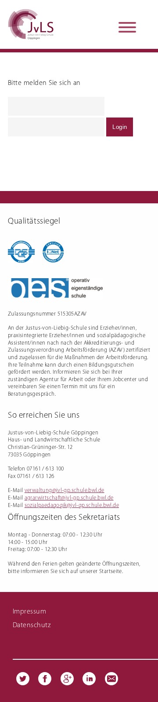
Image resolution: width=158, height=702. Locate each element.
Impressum (29, 611)
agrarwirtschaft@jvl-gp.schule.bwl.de (69, 498)
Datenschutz (31, 625)
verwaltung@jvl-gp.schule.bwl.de (64, 490)
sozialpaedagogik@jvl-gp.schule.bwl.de (72, 505)
